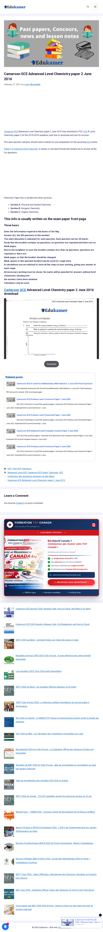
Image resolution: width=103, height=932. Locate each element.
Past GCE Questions (21, 468)
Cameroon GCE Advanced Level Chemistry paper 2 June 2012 (36, 480)
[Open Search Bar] (88, 7)
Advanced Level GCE (17, 472)
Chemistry (53, 472)
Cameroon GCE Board (38, 472)
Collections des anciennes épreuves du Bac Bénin (31, 476)
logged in (20, 503)
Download (51, 364)
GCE (16, 131)
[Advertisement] (51, 110)
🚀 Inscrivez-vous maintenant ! (71, 582)
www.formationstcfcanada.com (67, 575)
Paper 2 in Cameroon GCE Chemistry (21, 149)
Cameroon (9, 131)
